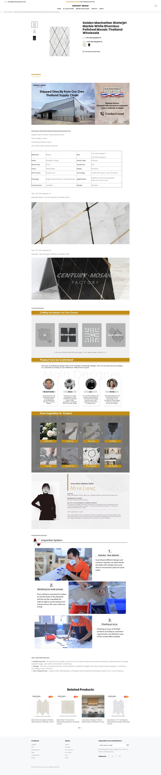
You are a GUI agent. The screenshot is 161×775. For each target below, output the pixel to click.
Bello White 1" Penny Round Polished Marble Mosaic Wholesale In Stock (68, 722)
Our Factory (69, 750)
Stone (33, 758)
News (67, 758)
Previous (29, 705)
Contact (68, 747)
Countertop (35, 755)
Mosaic (10, 12)
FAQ (66, 755)
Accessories (35, 750)
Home (5, 12)
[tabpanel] (42, 707)
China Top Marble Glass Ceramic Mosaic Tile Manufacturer (80, 2)
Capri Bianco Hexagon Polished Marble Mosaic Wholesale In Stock (93, 721)
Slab (32, 752)
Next (131, 705)
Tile (32, 747)
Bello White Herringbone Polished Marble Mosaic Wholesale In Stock (42, 721)
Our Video (68, 752)
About (67, 745)
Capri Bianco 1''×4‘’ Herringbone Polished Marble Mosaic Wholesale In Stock (118, 722)
